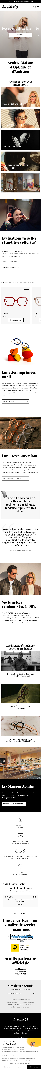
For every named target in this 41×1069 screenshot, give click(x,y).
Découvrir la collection (12, 478)
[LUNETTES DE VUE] (20, 97)
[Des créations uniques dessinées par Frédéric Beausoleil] (20, 661)
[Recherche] (38, 7)
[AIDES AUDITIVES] (20, 140)
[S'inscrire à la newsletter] (33, 993)
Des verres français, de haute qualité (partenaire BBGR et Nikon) (20, 740)
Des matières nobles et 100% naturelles (20, 708)
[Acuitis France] (7, 7)
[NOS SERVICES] (20, 182)
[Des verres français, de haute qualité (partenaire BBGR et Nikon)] (20, 726)
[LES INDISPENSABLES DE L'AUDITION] (20, 161)
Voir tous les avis (19, 913)
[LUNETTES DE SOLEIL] (20, 118)
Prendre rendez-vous (11, 267)
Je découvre (19, 34)
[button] (16, 55)
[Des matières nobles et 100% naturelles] (20, 693)
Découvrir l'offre (9, 629)
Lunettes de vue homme (26, 282)
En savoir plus (8, 401)
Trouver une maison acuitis (13, 804)
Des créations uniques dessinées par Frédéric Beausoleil (20, 675)
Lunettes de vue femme (8, 282)
